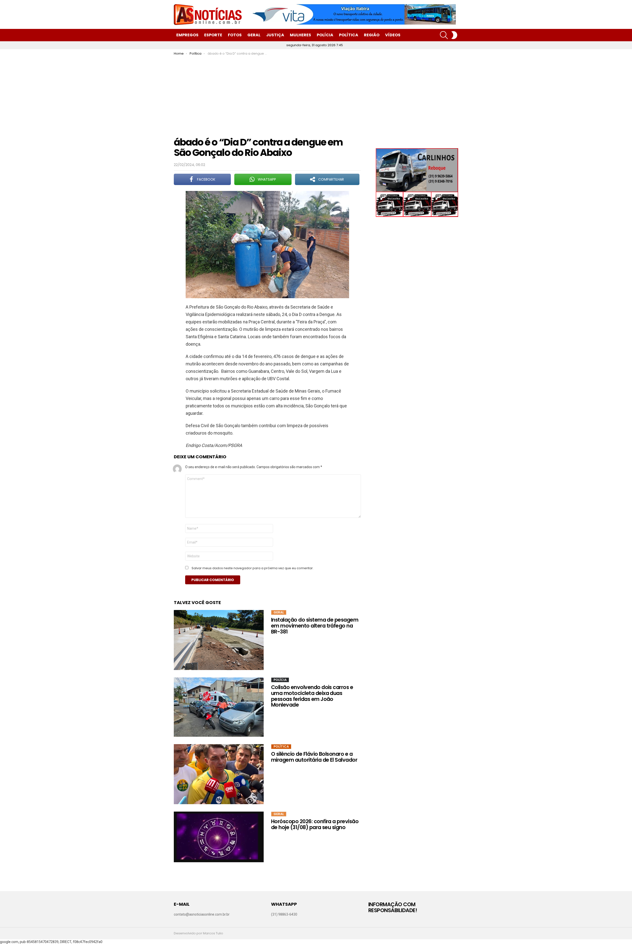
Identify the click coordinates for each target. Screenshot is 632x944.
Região (371, 35)
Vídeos (392, 35)
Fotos (235, 35)
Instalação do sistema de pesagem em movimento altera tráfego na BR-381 (314, 625)
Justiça (275, 35)
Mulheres (300, 35)
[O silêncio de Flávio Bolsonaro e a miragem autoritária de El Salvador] (219, 774)
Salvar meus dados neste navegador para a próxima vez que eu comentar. (253, 568)
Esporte (213, 35)
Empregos (187, 35)
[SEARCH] (444, 35)
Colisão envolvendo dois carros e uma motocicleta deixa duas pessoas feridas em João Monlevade (312, 696)
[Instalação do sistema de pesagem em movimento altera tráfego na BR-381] (219, 640)
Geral (253, 35)
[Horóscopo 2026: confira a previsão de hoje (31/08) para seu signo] (219, 837)
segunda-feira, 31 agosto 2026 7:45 (314, 45)
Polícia (325, 35)
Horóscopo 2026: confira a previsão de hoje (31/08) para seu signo (314, 824)
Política (348, 35)
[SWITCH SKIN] (454, 35)
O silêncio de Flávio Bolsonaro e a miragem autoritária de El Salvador (314, 756)
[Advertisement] (316, 92)
